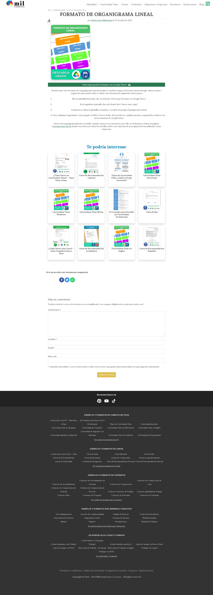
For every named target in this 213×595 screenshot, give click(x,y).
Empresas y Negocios (156, 4)
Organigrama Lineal (61, 126)
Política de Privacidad (94, 570)
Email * (51, 347)
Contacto (132, 570)
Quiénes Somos (146, 570)
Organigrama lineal (59, 10)
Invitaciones (189, 4)
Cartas (124, 4)
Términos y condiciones (71, 570)
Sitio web (52, 356)
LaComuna (116, 577)
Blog (201, 4)
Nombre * (52, 339)
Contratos (136, 4)
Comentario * (54, 310)
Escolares (175, 4)
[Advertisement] (129, 43)
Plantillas (91, 4)
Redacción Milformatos (102, 20)
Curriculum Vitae (109, 4)
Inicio (49, 10)
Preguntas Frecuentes (116, 570)
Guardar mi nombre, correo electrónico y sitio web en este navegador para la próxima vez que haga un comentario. (105, 366)
